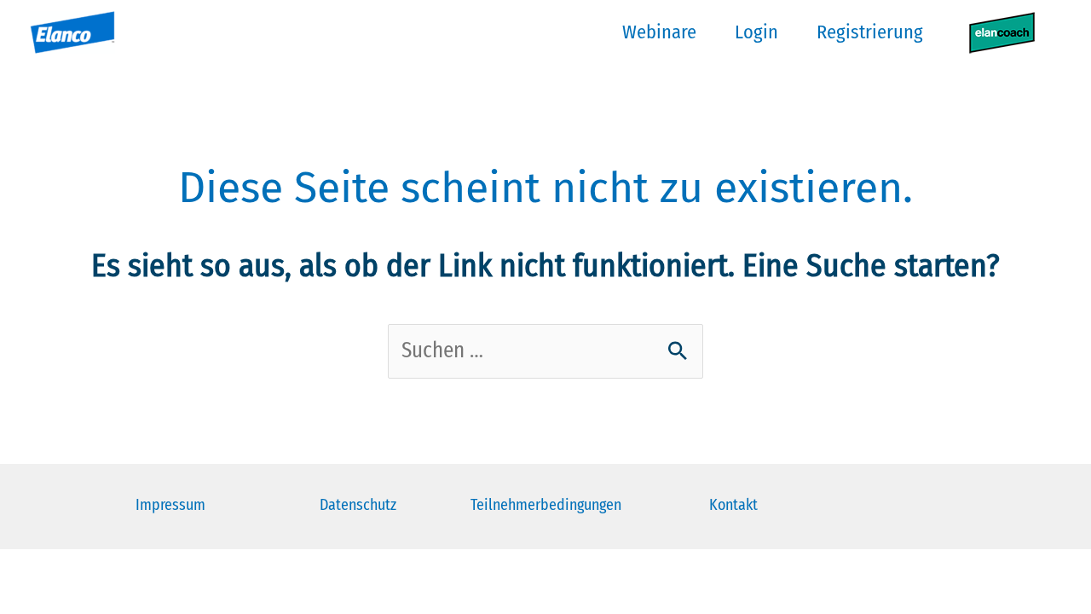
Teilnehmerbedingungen (545, 504)
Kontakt (733, 504)
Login (756, 31)
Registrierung (870, 31)
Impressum (170, 504)
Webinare (659, 31)
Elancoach (1001, 31)
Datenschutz (358, 504)
